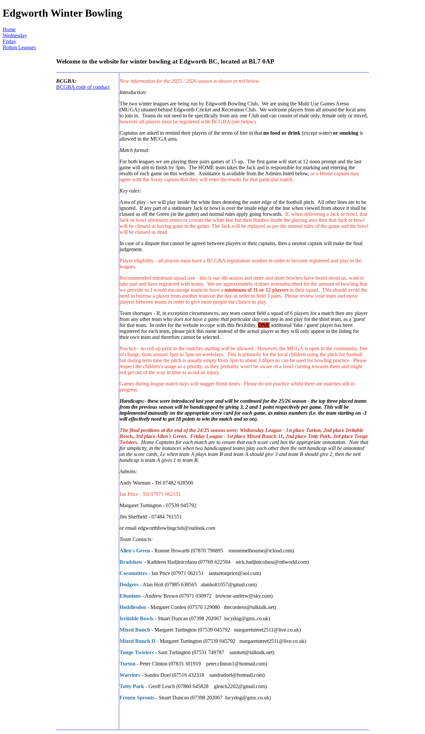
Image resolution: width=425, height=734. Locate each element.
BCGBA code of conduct (83, 87)
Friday (9, 41)
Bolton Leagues (19, 47)
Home (9, 29)
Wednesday (15, 35)
